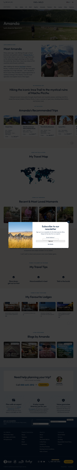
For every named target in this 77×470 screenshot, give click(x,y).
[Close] (68, 222)
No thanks (50, 244)
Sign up (51, 241)
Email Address (50, 237)
